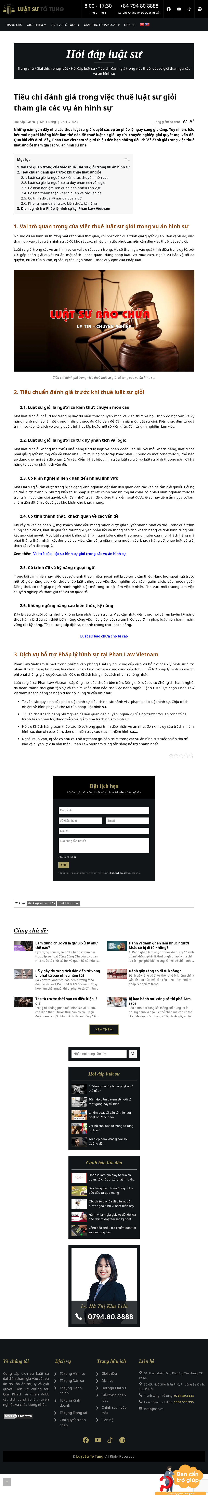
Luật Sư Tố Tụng (89, 1456)
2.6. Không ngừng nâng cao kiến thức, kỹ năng (59, 203)
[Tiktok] (189, 9)
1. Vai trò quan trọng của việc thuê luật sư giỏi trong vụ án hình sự (73, 167)
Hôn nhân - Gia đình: (169, 1402)
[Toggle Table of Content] (127, 159)
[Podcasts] (200, 9)
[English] (148, 24)
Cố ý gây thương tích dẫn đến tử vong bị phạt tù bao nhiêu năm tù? (67, 973)
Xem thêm (104, 1029)
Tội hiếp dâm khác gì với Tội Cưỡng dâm (108, 1141)
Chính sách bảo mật (118, 873)
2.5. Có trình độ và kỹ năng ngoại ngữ (51, 198)
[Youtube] (179, 9)
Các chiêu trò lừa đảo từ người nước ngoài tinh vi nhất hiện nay (111, 1203)
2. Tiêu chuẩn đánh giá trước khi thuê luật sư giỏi (59, 172)
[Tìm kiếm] (133, 1054)
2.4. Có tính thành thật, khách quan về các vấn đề (61, 193)
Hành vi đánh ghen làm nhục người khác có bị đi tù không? (159, 945)
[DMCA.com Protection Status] (26, 1417)
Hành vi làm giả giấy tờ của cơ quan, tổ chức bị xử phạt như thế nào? (112, 1177)
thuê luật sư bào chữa (41, 903)
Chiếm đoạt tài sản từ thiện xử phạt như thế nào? (110, 1114)
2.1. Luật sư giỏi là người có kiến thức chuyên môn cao (64, 177)
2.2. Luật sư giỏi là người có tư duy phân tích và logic (63, 182)
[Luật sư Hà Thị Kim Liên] (104, 1286)
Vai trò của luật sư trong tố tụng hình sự (111, 1128)
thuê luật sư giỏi (68, 903)
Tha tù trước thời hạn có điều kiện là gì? (66, 1001)
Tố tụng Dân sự (72, 1380)
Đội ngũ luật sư (114, 1388)
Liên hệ (108, 1419)
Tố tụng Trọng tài (73, 1412)
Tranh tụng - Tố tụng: (169, 1395)
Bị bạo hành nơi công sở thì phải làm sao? (160, 1001)
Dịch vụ (108, 1380)
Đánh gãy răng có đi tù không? (155, 971)
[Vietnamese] (142, 24)
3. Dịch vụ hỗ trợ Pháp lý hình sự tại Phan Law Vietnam (63, 208)
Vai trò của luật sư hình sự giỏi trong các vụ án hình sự (79, 553)
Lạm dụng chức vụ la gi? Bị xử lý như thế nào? (66, 945)
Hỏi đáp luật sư (24, 122)
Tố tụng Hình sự (72, 1373)
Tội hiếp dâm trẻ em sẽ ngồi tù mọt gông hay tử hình (110, 1101)
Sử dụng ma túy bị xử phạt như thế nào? (111, 1088)
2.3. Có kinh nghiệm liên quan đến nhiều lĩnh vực (61, 187)
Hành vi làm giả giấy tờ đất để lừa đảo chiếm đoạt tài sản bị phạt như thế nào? (112, 1216)
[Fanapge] (169, 9)
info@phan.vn (154, 1409)
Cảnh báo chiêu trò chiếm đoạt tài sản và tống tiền (112, 1230)
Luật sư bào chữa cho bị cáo (104, 636)
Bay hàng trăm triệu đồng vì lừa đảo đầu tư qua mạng (111, 1190)
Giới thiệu (109, 1373)
